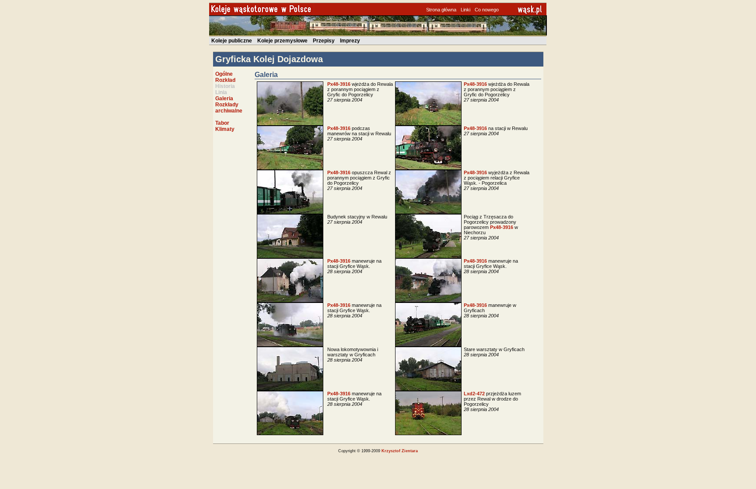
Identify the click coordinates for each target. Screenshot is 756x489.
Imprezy (350, 41)
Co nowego (487, 9)
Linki (465, 9)
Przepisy (324, 41)
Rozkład (225, 80)
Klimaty (224, 129)
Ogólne (224, 74)
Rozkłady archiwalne (228, 108)
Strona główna (441, 9)
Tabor (222, 123)
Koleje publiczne (231, 41)
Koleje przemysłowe (282, 41)
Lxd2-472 (474, 393)
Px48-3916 (338, 84)
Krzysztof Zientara (400, 451)
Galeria (224, 98)
